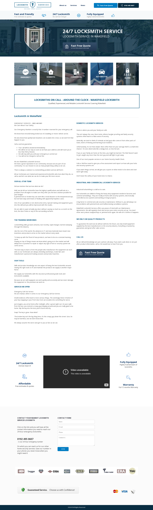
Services (73, 5)
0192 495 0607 (129, 5)
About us (62, 5)
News (83, 5)
